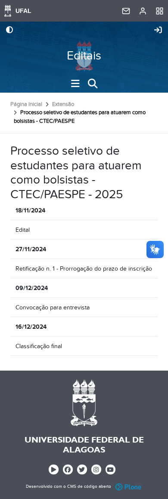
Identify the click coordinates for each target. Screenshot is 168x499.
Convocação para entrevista (53, 307)
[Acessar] (158, 30)
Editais (84, 55)
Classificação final (39, 346)
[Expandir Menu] (75, 83)
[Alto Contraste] (9, 30)
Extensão (63, 104)
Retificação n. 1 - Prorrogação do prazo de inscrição (84, 268)
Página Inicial (26, 104)
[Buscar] (92, 83)
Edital (23, 230)
